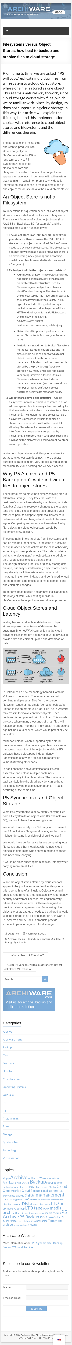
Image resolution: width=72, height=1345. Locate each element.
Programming (11, 1118)
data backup (17, 1195)
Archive (12, 938)
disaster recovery (12, 1204)
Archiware (9, 1182)
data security (57, 1199)
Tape (51, 1221)
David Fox (13, 933)
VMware (32, 1224)
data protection (43, 1199)
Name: (7, 1287)
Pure (6, 1126)
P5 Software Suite (49, 1217)
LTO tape (33, 1207)
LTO (55, 1203)
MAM (46, 1208)
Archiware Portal (13, 1039)
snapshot (21, 1221)
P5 (63, 938)
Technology (9, 1150)
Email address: (12, 1297)
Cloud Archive (12, 1190)
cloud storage (49, 1190)
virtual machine (20, 1225)
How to (7, 1071)
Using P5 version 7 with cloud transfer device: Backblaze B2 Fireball (32, 966)
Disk (26, 1203)
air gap (6, 1178)
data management (45, 1195)
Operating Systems (14, 1086)
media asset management (31, 1213)
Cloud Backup (31, 1190)
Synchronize (20, 942)
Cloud (30, 938)
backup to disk (9, 1187)
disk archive (36, 1204)
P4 (4, 1102)
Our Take (55, 938)
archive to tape (51, 1178)
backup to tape (40, 1187)
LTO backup (18, 1208)
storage (29, 1221)
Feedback (8, 1063)
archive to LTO (35, 1178)
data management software (19, 1199)
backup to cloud (54, 1182)
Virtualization (11, 1158)
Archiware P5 (23, 1182)
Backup (21, 938)
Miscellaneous (42, 938)
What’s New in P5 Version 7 (25, 955)
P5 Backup (29, 1216)
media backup (53, 1212)
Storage (9, 942)
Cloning (52, 1187)
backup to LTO (24, 1187)
